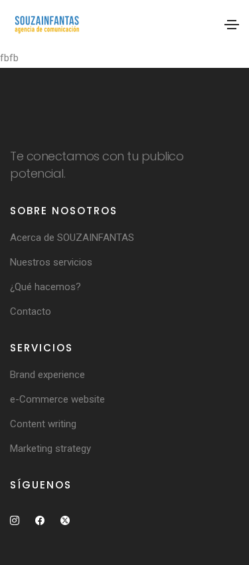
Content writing (43, 424)
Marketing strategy (50, 449)
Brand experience (47, 375)
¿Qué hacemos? (45, 287)
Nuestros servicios (51, 262)
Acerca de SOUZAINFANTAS (72, 238)
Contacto (30, 311)
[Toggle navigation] (231, 24)
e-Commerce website (57, 399)
